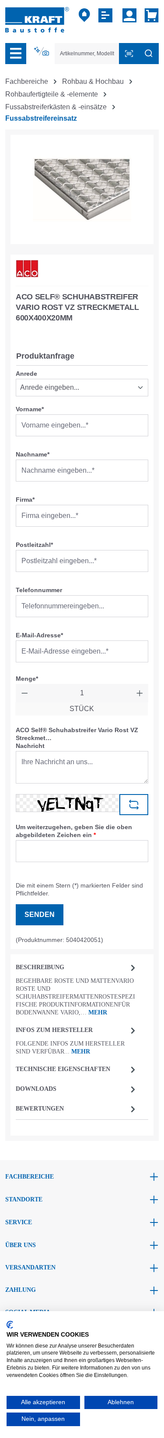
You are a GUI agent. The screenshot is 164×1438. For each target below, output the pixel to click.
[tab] (77, 989)
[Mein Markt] (84, 15)
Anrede (26, 373)
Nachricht (30, 745)
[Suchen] (149, 53)
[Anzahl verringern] (25, 693)
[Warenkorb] (149, 15)
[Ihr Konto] (129, 15)
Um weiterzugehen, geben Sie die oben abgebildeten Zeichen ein (74, 830)
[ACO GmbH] (27, 268)
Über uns (20, 1245)
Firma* (25, 499)
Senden (39, 914)
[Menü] (15, 53)
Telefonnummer (39, 589)
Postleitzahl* (34, 544)
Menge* (27, 678)
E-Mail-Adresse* (39, 635)
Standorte (23, 1199)
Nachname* (32, 454)
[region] (82, 189)
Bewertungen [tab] (40, 1108)
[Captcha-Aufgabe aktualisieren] (133, 804)
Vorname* (30, 409)
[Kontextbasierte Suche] (42, 51)
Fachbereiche (29, 1176)
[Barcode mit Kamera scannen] (129, 53)
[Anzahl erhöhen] (140, 693)
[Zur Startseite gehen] (37, 19)
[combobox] (87, 53)
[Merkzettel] (106, 15)
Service (18, 1222)
